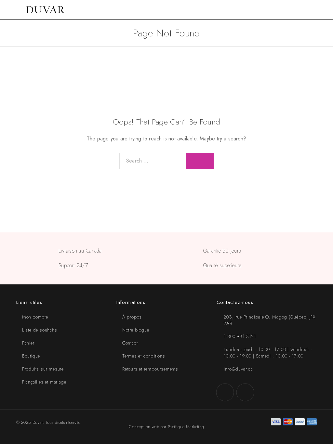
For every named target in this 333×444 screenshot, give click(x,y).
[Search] (313, 10)
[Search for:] (152, 161)
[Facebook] (225, 392)
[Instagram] (245, 392)
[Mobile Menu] (13, 10)
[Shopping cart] (323, 10)
